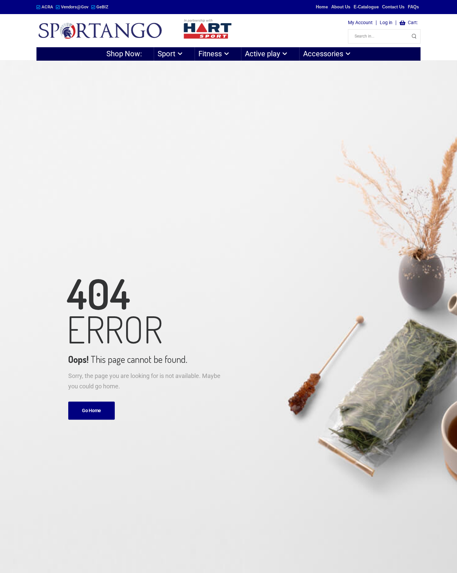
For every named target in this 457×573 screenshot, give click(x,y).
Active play (262, 54)
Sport (166, 54)
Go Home (91, 410)
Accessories (323, 54)
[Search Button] (413, 36)
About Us (340, 6)
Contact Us (393, 6)
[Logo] (135, 30)
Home (322, 6)
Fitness (210, 54)
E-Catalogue (366, 6)
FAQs (413, 6)
